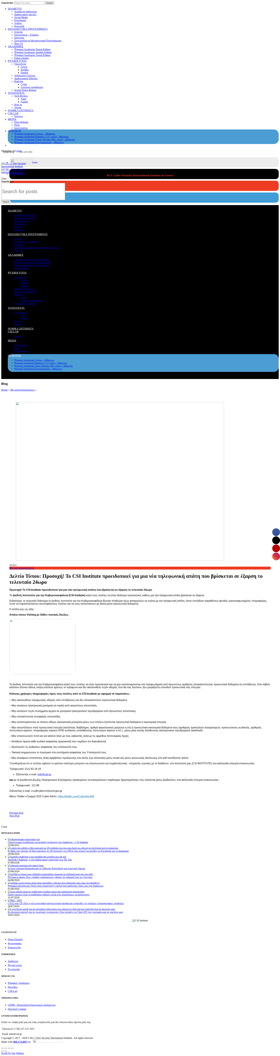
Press (17, 125)
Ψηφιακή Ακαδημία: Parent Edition (32, 49)
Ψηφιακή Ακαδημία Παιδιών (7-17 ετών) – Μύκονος (41, 136)
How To (18, 43)
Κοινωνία (19, 26)
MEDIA (12, 119)
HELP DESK (16, 173)
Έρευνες (18, 116)
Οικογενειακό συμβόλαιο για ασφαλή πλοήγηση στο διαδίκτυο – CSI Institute (48, 842)
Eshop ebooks (21, 58)
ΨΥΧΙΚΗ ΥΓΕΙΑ (17, 61)
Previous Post (16, 812)
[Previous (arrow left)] (2, 1051)
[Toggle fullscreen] (9, 1048)
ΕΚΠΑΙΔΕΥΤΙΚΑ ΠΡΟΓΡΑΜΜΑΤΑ (28, 29)
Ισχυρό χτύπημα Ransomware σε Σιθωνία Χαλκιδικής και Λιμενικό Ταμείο (46, 868)
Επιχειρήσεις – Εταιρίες (26, 34)
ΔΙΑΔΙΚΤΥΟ (15, 8)
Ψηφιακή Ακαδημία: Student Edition (33, 52)
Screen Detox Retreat (25, 90)
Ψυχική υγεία (15, 965)
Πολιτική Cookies (17, 1009)
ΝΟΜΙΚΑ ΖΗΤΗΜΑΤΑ (21, 110)
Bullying (18, 81)
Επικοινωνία (14, 947)
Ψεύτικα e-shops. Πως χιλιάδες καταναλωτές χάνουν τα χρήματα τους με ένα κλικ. (50, 877)
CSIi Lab (12, 991)
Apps (23, 98)
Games (24, 101)
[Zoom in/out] (12, 1048)
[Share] (6, 1048)
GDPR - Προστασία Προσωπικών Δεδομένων (32, 1005)
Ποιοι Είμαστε (15, 939)
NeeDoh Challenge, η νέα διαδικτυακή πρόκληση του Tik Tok (40, 859)
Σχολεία (18, 32)
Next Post (14, 815)
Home (4, 390)
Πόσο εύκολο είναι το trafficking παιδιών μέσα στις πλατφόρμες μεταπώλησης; (49, 894)
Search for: (7, 2)
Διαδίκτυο (13, 961)
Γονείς (24, 66)
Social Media (21, 17)
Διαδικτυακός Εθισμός (26, 78)
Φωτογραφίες (15, 943)
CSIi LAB (13, 113)
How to (18, 104)
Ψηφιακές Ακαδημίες (19, 983)
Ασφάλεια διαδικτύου (25, 11)
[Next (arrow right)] (6, 1051)
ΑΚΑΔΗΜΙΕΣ (15, 46)
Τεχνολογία (14, 969)
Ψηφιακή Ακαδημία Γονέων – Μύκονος (34, 133)
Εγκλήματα (20, 20)
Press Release (21, 122)
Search (49, 3)
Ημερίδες (13, 987)
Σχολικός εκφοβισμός (32, 87)
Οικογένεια (20, 64)
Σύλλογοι (19, 37)
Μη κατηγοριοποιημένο (22, 390)
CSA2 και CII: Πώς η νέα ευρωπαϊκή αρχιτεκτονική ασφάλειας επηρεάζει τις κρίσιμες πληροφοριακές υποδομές (66, 903)
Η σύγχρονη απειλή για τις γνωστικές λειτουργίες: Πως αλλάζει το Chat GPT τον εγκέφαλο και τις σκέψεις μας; (65, 912)
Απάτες (18, 23)
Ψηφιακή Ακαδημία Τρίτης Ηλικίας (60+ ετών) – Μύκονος (44, 139)
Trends (17, 107)
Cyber (24, 84)
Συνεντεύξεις (21, 128)
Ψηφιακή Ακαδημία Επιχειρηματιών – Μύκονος (39, 142)
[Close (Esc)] (2, 1048)
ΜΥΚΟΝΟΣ (14, 130)
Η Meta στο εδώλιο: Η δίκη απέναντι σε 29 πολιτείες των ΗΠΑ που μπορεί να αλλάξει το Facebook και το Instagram (68, 851)
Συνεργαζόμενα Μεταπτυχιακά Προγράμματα (37, 40)
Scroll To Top (8, 1053)
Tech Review (21, 96)
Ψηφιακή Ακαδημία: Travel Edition (32, 55)
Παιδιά (24, 72)
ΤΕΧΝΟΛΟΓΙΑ (16, 93)
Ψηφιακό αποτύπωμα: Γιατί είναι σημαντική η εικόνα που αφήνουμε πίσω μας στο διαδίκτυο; (56, 886)
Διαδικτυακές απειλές (25, 14)
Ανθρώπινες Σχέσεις (24, 75)
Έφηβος (25, 69)
